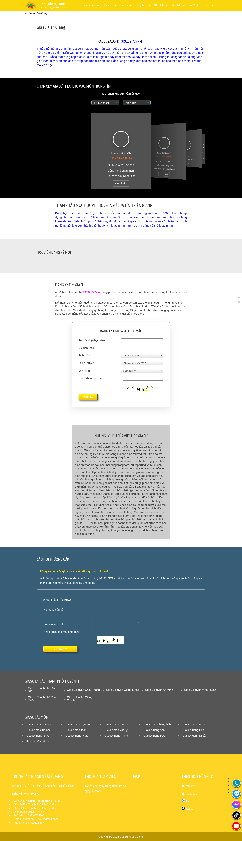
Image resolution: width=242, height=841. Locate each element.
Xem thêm (121, 183)
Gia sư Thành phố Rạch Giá (42, 690)
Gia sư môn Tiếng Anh (157, 724)
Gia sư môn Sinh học (117, 724)
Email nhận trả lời (54, 624)
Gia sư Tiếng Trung (116, 735)
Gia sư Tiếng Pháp (76, 735)
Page (101, 41)
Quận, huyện (86, 363)
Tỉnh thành (85, 355)
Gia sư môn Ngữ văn (78, 724)
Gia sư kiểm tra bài (194, 735)
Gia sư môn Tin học (38, 730)
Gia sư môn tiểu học (194, 724)
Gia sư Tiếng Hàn (193, 730)
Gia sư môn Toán (75, 730)
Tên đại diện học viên (92, 340)
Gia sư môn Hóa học (39, 724)
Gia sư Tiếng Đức (154, 735)
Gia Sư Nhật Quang (131, 836)
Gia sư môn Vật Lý (116, 730)
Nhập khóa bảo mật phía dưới (61, 631)
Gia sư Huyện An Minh (159, 689)
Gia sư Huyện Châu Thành (83, 689)
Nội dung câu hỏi (53, 609)
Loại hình (84, 370)
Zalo (112, 41)
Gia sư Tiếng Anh (154, 730)
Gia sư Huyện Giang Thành (79, 699)
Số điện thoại (86, 347)
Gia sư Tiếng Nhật (37, 735)
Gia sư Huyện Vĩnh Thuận (200, 689)
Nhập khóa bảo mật (90, 378)
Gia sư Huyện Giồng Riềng (122, 689)
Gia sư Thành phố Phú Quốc (42, 699)
